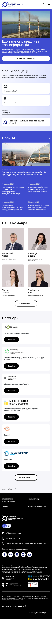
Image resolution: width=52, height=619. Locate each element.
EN (9, 526)
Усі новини (48, 138)
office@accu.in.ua (13, 533)
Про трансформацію (26, 58)
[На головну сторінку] (12, 4)
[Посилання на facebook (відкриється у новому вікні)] (4, 554)
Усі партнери (24, 478)
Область (4, 110)
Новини (5, 506)
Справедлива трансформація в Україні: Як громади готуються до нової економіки (24, 173)
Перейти (11, 340)
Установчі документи (37, 506)
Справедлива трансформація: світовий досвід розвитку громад (12, 207)
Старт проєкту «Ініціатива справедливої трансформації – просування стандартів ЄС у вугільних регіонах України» (13, 190)
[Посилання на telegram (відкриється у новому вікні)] (10, 554)
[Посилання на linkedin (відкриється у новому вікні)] (23, 554)
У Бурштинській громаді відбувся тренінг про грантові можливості (38, 207)
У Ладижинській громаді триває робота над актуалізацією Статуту (38, 189)
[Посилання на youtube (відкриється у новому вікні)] (29, 554)
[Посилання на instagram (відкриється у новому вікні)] (17, 554)
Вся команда (24, 303)
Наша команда (34, 499)
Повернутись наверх (37, 613)
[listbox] (26, 113)
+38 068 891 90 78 (13, 538)
